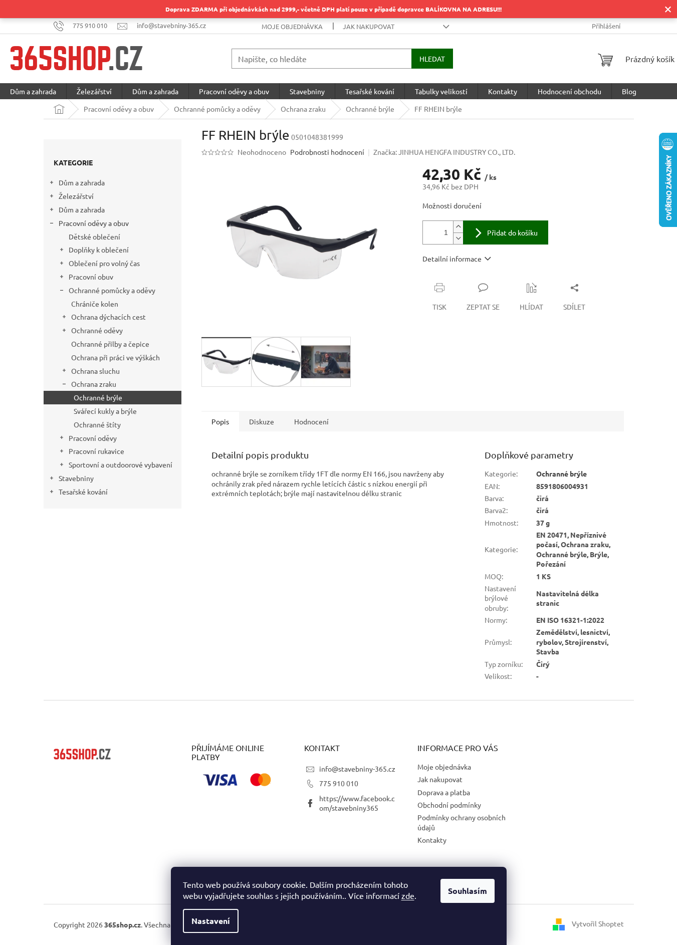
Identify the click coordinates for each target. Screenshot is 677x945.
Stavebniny (76, 478)
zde (407, 895)
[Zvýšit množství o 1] (458, 226)
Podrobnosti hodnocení (327, 151)
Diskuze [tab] (261, 421)
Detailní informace (452, 258)
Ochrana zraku (93, 384)
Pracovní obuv (91, 276)
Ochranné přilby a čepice (110, 343)
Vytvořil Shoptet (598, 923)
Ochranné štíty (97, 424)
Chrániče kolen (94, 303)
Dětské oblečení (94, 236)
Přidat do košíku (512, 232)
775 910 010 (338, 783)
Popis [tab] (220, 421)
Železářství (76, 196)
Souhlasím (467, 890)
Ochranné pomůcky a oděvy (112, 290)
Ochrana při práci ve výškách (115, 357)
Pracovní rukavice (96, 451)
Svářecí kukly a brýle (105, 410)
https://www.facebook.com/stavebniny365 (357, 803)
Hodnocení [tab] (311, 421)
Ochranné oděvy (97, 330)
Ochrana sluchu (95, 370)
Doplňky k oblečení (99, 250)
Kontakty (431, 839)
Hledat (432, 58)
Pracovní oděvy (93, 437)
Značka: (444, 151)
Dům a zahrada (82, 182)
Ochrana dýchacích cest (108, 317)
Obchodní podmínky (449, 804)
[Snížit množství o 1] (458, 238)
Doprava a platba (443, 792)
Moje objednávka (292, 26)
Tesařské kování (83, 491)
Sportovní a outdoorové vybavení (120, 464)
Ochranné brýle (98, 397)
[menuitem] (33, 91)
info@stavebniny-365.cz (357, 768)
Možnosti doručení (452, 205)
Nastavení (210, 920)
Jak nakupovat (368, 26)
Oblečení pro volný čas (104, 263)
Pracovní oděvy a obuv (94, 222)
